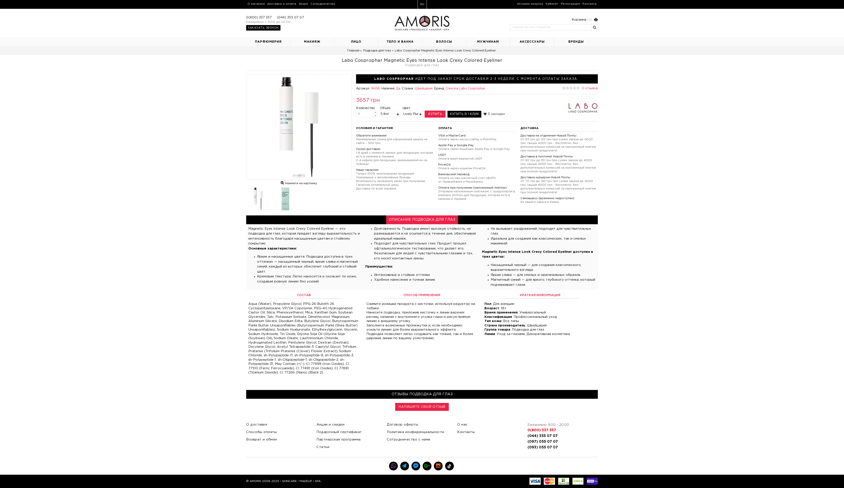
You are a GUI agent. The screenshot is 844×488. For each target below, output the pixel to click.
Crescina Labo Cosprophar (465, 88)
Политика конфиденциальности (415, 432)
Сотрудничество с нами (408, 439)
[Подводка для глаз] (299, 127)
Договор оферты (402, 424)
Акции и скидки (330, 424)
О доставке (256, 424)
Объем (385, 108)
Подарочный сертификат (339, 432)
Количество (362, 108)
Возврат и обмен (261, 439)
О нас (462, 424)
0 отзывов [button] (590, 88)
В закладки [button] (496, 114)
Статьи (322, 447)
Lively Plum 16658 (410, 114)
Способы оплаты (261, 432)
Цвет (406, 108)
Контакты (466, 432)
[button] (554, 19)
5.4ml (384, 114)
